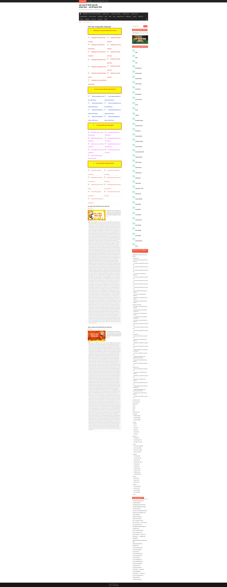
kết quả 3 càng (112, 260)
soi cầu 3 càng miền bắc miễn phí (113, 291)
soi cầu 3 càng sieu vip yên (93, 297)
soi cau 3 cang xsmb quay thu (100, 301)
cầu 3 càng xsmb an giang (113, 368)
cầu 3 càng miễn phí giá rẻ (108, 234)
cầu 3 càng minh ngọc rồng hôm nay (107, 358)
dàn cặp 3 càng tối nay (101, 372)
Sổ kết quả (128, 16)
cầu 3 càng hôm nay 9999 (114, 351)
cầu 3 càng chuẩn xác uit (114, 350)
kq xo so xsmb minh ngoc (137, 532)
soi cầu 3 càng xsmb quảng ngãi (109, 300)
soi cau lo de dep (136, 551)
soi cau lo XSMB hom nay (137, 559)
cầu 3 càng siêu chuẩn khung (112, 359)
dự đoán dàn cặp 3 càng (108, 388)
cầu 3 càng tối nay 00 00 (97, 243)
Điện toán (141, 16)
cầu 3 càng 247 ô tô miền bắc (99, 224)
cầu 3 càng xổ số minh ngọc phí (113, 247)
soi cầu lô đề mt (135, 573)
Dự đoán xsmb (106, 13)
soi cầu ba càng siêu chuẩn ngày (111, 317)
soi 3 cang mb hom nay (93, 274)
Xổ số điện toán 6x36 (139, 120)
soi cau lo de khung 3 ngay (137, 553)
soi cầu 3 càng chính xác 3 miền (111, 280)
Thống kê (87, 19)
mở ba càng (104, 267)
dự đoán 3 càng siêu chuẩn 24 (107, 253)
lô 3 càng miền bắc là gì (103, 266)
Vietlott (134, 16)
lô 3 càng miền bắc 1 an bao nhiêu (103, 264)
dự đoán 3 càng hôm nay (107, 379)
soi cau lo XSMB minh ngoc (137, 561)
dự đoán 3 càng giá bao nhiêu (97, 379)
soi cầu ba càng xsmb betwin (115, 321)
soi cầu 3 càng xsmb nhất (99, 300)
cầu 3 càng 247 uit (107, 224)
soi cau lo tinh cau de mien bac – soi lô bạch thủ (90, 6)
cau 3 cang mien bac (102, 233)
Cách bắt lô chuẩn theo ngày (138, 500)
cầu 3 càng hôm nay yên (94, 233)
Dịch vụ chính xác (92, 16)
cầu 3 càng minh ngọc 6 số (104, 236)
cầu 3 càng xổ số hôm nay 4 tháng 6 (98, 246)
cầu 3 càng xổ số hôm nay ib (114, 367)
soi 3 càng (94, 273)
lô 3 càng (97, 263)
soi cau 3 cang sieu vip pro (105, 295)
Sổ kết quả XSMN (138, 78)
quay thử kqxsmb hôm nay (137, 543)
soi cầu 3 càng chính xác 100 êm (95, 278)
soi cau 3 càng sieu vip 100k (114, 293)
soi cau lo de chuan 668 (137, 549)
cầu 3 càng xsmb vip (108, 369)
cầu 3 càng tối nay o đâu (111, 365)
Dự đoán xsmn (134, 13)
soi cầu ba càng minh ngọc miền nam (111, 315)
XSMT (114, 16)
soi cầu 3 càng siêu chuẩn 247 (99, 399)
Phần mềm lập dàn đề (115, 268)
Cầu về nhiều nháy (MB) (139, 151)
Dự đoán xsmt (126, 13)
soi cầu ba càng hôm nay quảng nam (107, 307)
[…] (107, 216)
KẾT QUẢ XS (100, 16)
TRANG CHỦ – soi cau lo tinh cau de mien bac (92, 13)
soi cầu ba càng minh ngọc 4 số (111, 312)
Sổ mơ (105, 19)
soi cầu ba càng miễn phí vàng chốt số (99, 312)
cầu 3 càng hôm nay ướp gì (112, 352)
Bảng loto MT (136, 478)
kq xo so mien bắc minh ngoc (138, 530)
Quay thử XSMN (138, 230)
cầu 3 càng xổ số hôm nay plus (102, 247)
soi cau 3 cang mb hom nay (101, 398)
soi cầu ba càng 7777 (96, 304)
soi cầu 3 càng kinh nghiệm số (114, 287)
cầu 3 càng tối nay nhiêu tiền (109, 244)
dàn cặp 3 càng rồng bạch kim (104, 371)
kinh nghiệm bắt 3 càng (113, 261)
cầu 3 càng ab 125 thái (115, 224)
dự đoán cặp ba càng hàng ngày (97, 388)
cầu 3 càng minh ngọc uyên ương (96, 239)
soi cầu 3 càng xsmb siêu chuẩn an (112, 301)
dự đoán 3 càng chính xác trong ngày (96, 251)
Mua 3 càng (97, 268)
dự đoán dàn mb (115, 388)
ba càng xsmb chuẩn (114, 222)
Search (145, 26)
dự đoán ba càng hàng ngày (97, 385)
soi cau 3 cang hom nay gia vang (113, 285)
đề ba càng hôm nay (104, 257)
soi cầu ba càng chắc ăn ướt (95, 412)
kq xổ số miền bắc (136, 534)
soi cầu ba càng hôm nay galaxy (113, 305)
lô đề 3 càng (113, 266)
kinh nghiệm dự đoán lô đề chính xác (139, 526)
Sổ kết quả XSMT (138, 83)
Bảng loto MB (136, 482)
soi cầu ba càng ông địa (93, 423)
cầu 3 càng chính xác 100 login (102, 226)
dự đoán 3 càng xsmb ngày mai (112, 256)
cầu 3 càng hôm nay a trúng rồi (96, 231)
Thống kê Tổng (138, 193)
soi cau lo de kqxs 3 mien (137, 555)
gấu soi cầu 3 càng (112, 257)
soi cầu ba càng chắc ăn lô (113, 304)
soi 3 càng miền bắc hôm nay (109, 274)
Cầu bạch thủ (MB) (138, 136)
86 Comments (92, 222)
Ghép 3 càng (118, 257)
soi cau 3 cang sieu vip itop (95, 295)
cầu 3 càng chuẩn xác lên (107, 229)
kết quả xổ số (143, 534)
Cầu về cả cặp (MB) (138, 146)
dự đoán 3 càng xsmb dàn (102, 256)
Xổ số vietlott (138, 89)
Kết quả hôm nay (120, 16)
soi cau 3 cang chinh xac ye (103, 283)
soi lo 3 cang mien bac (92, 322)
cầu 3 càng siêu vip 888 (107, 240)
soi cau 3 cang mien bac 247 (111, 290)
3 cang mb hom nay (115, 342)
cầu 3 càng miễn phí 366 (99, 234)
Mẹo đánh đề (135, 538)
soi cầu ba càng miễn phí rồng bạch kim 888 (100, 311)
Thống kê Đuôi (138, 183)
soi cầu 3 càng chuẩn (111, 283)
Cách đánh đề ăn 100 (136, 508)
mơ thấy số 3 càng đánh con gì (111, 267)
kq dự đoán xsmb (136, 528)
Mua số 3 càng (102, 268)
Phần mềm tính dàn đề (92, 270)
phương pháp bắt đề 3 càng (110, 270)
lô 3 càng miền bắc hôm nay (93, 266)
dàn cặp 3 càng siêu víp (93, 372)
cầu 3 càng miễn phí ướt (107, 355)
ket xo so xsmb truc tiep (137, 524)
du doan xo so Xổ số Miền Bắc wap (139, 512)
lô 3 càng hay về (102, 263)
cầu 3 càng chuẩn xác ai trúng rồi (102, 227)
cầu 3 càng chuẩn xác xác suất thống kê (97, 230)
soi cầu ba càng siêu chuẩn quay (94, 425)
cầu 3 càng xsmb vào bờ (110, 249)
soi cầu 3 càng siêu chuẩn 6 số (103, 293)
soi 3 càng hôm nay (110, 273)
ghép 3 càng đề (91, 258)
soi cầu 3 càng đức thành (114, 284)
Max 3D (136, 104)
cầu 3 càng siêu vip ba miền (98, 241)
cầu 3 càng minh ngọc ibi (114, 236)
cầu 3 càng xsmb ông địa (101, 249)
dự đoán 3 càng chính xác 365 (103, 250)
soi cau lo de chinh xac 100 (137, 547)
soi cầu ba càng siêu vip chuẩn (95, 319)
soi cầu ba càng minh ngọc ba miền (95, 420)
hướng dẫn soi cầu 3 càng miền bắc (104, 260)
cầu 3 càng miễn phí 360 (111, 354)
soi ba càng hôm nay (109, 275)
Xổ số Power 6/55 (138, 99)
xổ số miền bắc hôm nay (137, 579)
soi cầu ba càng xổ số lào (96, 321)
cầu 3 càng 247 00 (101, 223)
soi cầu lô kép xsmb (136, 565)
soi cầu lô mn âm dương (137, 567)
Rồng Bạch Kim (135, 545)
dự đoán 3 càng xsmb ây (93, 256)
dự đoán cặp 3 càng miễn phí (106, 386)
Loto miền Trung (138, 219)
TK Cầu (81, 19)
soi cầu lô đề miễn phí (136, 571)
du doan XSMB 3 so (136, 514)
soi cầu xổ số (142, 573)
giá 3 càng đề (100, 258)
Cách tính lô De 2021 (136, 502)
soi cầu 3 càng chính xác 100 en (106, 278)
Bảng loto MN (136, 480)
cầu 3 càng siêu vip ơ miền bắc (109, 241)
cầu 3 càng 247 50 (108, 223)
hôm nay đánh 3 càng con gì (113, 258)
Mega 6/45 (136, 429)
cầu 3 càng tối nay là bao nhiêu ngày (97, 244)
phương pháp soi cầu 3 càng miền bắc (109, 271)
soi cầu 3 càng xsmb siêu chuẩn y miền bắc (97, 409)
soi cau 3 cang (115, 275)
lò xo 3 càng (93, 267)
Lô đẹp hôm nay (142, 536)
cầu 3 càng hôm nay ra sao (106, 231)
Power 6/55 (136, 427)
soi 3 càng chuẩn (99, 273)
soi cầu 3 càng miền (93, 290)
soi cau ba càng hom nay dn (102, 305)
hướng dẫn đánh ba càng (93, 260)
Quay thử (100, 19)
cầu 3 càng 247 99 (114, 223)
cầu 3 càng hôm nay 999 (108, 230)
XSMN (110, 16)
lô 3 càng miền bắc (93, 264)
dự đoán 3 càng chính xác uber (109, 251)
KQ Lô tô (93, 19)
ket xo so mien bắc (136, 522)
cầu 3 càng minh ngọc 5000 (95, 236)
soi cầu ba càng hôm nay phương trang (98, 413)
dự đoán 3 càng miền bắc (93, 381)
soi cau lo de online (136, 557)
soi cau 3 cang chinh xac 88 (101, 281)
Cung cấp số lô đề (83, 16)
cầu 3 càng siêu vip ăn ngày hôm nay (110, 361)
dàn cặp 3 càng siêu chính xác (114, 371)
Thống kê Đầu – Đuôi (139, 188)
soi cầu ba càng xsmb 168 (105, 321)
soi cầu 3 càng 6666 (97, 277)
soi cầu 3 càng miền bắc (102, 290)
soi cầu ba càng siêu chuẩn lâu (100, 317)
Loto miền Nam (138, 214)
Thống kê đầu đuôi (138, 157)
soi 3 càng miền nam (96, 275)
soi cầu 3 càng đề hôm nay (104, 284)
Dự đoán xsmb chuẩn (115, 13)
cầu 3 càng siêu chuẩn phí (97, 240)
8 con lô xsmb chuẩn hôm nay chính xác (101, 1)
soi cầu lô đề (141, 569)
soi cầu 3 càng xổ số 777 (93, 405)
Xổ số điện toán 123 (139, 125)
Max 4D (136, 109)
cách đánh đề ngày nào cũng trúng (139, 506)
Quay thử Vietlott (138, 240)
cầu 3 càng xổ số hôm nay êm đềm (111, 246)
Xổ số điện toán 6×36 (138, 441)
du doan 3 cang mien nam (103, 374)
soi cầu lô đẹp (135, 569)
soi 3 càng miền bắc (100, 274)
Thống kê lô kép (138, 172)
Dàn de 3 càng (107, 372)
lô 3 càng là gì (114, 263)
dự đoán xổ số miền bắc (137, 518)
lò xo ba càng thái (98, 267)
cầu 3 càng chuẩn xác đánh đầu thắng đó (96, 229)
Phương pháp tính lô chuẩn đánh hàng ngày (140, 541)
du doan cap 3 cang (96, 375)
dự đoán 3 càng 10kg (93, 250)
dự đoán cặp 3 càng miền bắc (95, 386)
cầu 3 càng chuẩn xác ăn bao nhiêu (114, 227)
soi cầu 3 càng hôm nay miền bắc (103, 396)
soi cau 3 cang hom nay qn (103, 287)
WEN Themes (116, 585)
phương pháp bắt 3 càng (101, 270)
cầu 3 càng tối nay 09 (105, 243)
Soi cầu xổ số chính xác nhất (138, 575)
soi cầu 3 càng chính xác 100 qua (99, 280)
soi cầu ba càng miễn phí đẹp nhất (114, 308)
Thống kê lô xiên (138, 167)
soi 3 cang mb (116, 273)
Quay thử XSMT (138, 235)
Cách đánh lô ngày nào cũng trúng (139, 504)
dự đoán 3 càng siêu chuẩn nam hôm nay (103, 254)
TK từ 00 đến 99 (138, 204)
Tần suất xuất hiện (138, 198)
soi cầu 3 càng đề (97, 284)
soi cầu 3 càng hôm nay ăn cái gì (101, 285)
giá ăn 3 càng (105, 258)
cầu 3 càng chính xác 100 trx (113, 226)
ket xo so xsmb (144, 522)
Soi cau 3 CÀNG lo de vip (93, 288)
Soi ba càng (103, 275)
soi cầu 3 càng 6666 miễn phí (106, 277)
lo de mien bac (135, 536)
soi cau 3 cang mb (108, 288)
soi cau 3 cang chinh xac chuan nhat (112, 281)
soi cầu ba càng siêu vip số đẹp (106, 319)
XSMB (106, 16)
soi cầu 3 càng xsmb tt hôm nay (106, 302)
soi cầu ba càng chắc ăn (104, 304)
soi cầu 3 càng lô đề (101, 288)
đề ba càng (99, 257)
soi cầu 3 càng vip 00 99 (102, 297)
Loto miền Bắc (138, 209)
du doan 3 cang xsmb (112, 374)
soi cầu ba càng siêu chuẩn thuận (103, 318)
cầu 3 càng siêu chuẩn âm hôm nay (108, 239)
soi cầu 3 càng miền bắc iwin (102, 291)
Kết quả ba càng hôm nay (104, 261)
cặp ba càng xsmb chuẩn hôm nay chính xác (100, 327)
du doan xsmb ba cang (112, 375)
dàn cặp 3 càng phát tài (94, 371)
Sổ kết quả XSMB (138, 73)
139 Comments (92, 342)
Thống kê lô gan (138, 162)
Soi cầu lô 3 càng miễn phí (137, 563)
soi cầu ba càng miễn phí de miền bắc (101, 308)
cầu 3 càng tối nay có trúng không (109, 364)
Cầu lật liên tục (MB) (139, 141)
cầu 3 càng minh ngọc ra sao (103, 237)
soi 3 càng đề (104, 273)
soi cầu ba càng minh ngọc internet (98, 315)
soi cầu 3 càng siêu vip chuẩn (99, 401)
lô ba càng (109, 266)
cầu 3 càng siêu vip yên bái (112, 362)
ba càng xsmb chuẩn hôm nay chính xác (98, 206)
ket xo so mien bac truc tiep (138, 520)
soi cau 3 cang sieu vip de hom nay (104, 294)
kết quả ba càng (96, 261)
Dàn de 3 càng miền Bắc (115, 372)
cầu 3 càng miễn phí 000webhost (111, 233)
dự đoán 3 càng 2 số (102, 376)
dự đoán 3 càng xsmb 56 (115, 254)
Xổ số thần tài (138, 130)
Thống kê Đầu (137, 177)
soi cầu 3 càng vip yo (110, 297)
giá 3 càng (96, 258)
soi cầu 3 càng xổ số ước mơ (109, 298)
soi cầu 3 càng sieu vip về (114, 295)
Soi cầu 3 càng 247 (104, 389)
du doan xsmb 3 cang (103, 375)
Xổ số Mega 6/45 (138, 94)
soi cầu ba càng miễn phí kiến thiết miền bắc (106, 310)
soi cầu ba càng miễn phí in (93, 310)
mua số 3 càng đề (108, 268)
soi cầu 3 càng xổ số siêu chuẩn (97, 298)
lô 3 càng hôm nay (109, 263)
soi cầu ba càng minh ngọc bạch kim (105, 314)
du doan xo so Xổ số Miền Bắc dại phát (140, 510)
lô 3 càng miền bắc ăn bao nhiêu (114, 264)
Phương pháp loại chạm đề (98, 271)
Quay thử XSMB (138, 225)
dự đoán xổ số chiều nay (137, 516)
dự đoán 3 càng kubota (98, 253)
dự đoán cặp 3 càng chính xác (108, 385)
